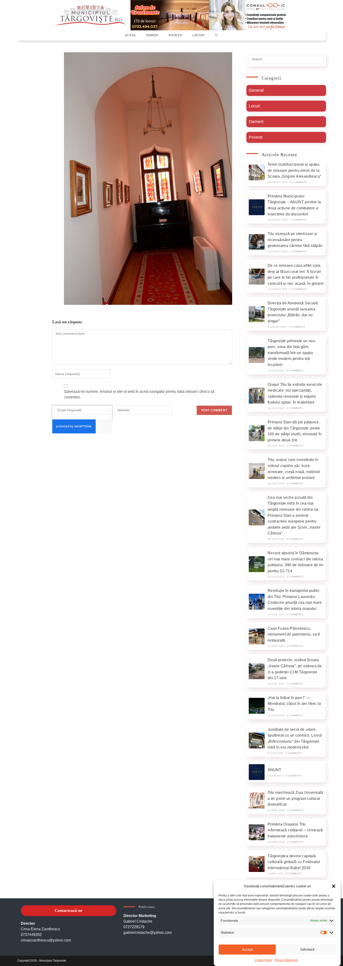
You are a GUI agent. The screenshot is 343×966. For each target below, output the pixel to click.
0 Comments (298, 182)
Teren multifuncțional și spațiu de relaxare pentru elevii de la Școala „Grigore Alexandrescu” (294, 170)
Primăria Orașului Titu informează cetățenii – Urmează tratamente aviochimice (295, 830)
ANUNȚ (274, 770)
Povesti (255, 137)
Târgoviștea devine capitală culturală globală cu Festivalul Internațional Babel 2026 (294, 862)
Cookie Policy (263, 960)
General (256, 90)
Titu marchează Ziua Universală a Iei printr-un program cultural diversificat (295, 798)
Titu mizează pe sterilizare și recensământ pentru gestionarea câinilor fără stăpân (295, 240)
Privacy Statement (286, 960)
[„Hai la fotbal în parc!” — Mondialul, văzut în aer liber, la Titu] (257, 706)
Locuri (254, 106)
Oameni (256, 121)
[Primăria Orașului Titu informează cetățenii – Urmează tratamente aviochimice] (257, 832)
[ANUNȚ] (257, 772)
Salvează (307, 949)
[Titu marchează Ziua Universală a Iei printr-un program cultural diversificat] (257, 800)
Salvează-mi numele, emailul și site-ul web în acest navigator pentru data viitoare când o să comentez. (139, 394)
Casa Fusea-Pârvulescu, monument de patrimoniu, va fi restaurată (294, 634)
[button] (333, 886)
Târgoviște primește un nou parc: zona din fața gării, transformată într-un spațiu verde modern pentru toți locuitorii (291, 353)
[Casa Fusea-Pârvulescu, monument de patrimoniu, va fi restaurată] (257, 636)
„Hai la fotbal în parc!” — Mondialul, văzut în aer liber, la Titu (294, 704)
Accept (247, 949)
